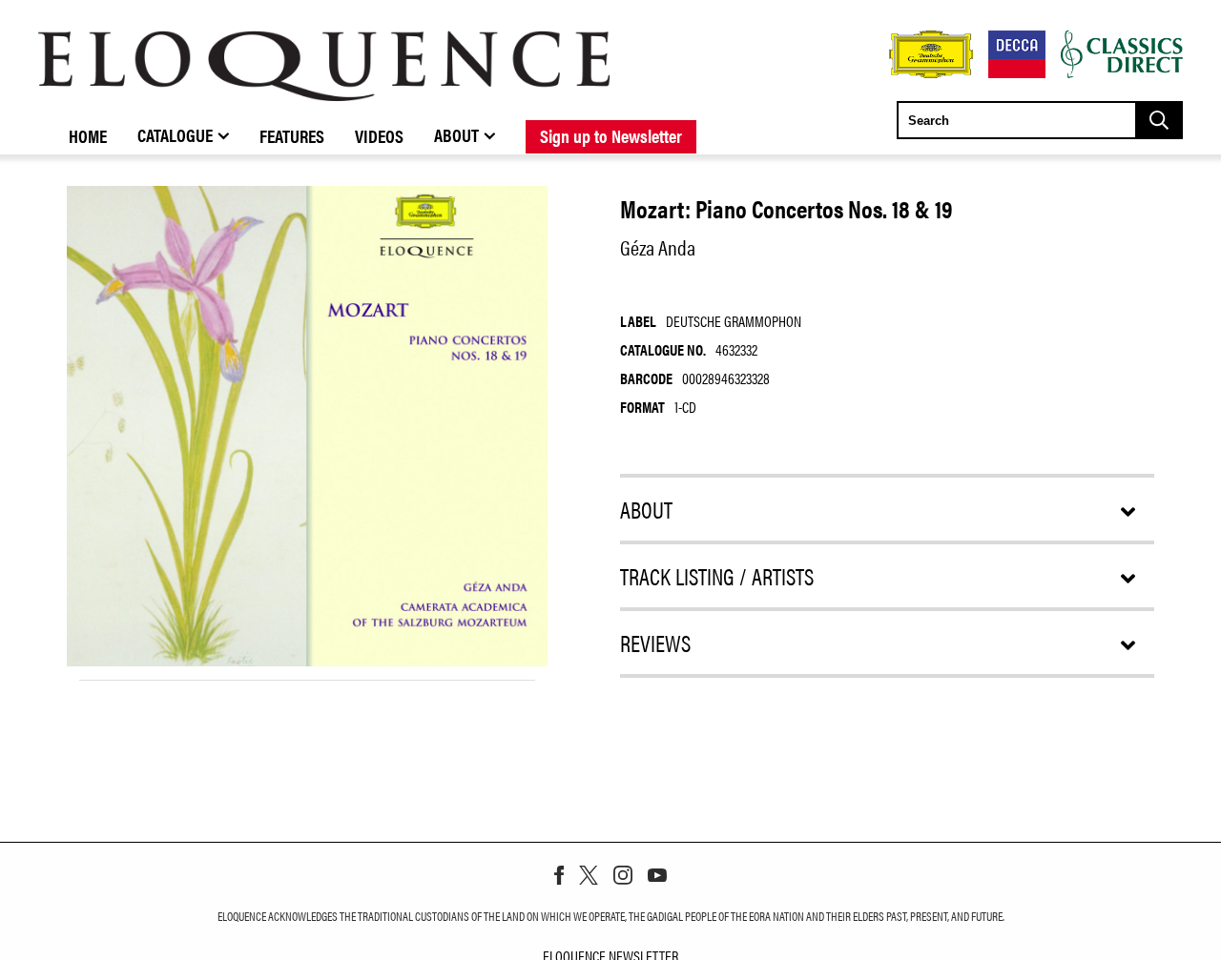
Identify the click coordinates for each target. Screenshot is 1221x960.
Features (291, 135)
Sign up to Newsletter (611, 135)
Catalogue (175, 134)
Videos (379, 135)
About (456, 134)
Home (88, 135)
